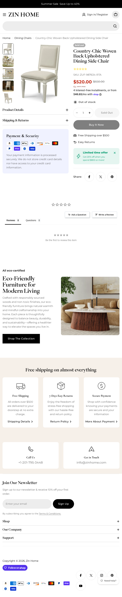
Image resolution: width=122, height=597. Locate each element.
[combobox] (61, 26)
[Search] (115, 26)
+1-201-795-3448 (30, 462)
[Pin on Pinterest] (112, 177)
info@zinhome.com (91, 462)
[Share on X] (100, 177)
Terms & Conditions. (50, 513)
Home (6, 38)
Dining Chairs (22, 38)
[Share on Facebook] (89, 177)
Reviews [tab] (11, 220)
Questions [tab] (31, 220)
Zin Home (23, 14)
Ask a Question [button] (78, 214)
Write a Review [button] (106, 214)
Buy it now (96, 124)
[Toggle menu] (4, 15)
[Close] (115, 153)
